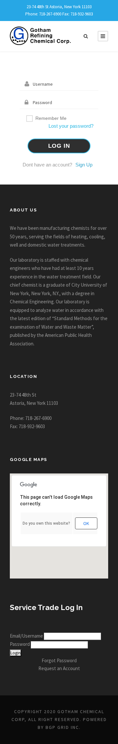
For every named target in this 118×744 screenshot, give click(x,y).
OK (86, 523)
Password (20, 644)
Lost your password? (71, 126)
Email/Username (27, 636)
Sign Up (83, 164)
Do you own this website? (46, 523)
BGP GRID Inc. (63, 727)
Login (15, 653)
